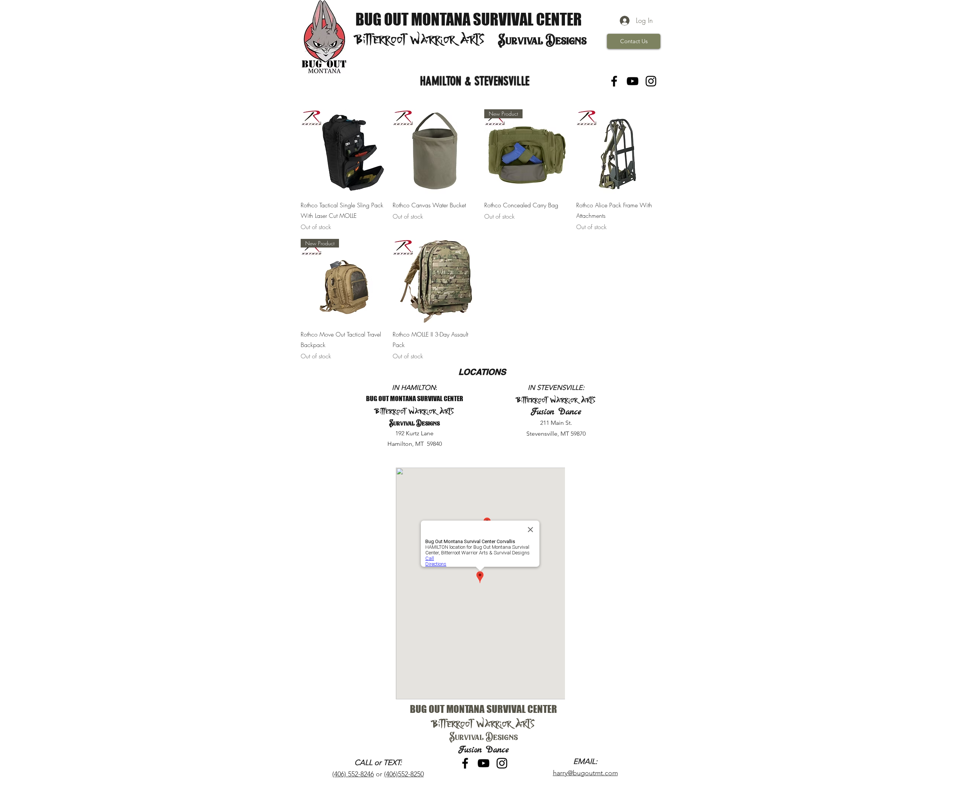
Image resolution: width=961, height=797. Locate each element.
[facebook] (614, 81)
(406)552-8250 (404, 774)
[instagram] (651, 81)
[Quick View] (343, 151)
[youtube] (632, 81)
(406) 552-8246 (353, 774)
